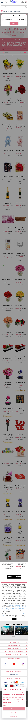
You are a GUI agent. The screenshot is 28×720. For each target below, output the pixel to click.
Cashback (22, 2)
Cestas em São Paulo (7, 632)
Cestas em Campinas (19, 632)
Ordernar (7, 52)
